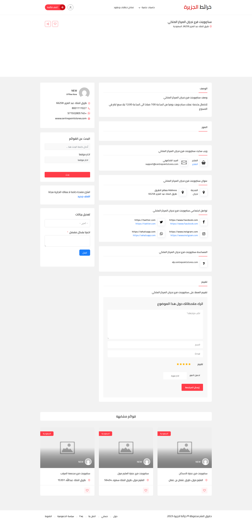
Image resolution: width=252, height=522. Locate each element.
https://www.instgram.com (184, 235)
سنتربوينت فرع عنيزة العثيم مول (133, 473)
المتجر (195, 164)
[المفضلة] (55, 24)
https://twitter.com (145, 223)
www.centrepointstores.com (71, 118)
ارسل (84, 252)
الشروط (48, 516)
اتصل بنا (92, 516)
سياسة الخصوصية (65, 516)
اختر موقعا (84, 154)
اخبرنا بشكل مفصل (79, 232)
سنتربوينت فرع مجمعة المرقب (75, 473)
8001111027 (79, 108)
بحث (67, 174)
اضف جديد (84, 196)
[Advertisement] (126, 50)
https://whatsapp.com (144, 235)
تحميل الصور (195, 375)
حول (115, 516)
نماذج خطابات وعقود (124, 7)
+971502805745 (77, 113)
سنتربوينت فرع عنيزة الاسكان (193, 473)
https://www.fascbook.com (184, 223)
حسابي (104, 516)
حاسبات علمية (148, 7)
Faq (81, 516)
